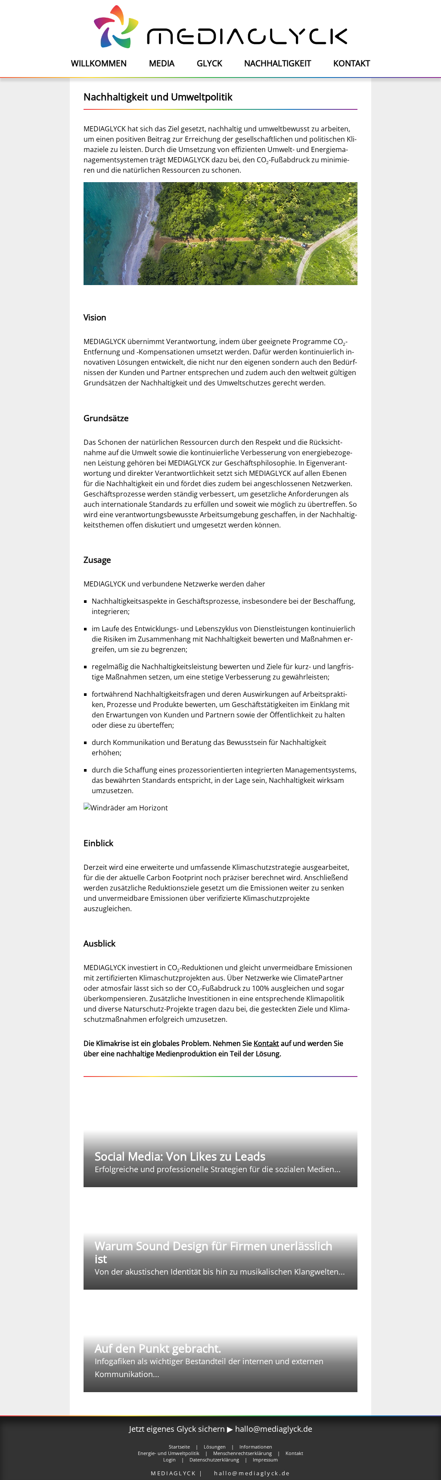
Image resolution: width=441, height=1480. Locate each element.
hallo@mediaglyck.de (273, 1429)
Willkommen (99, 63)
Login (169, 1459)
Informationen (255, 1446)
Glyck (209, 63)
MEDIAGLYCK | (178, 1473)
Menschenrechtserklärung (242, 1453)
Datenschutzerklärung (214, 1459)
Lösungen (215, 1446)
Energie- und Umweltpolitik (168, 1453)
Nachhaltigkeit (277, 63)
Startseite (179, 1446)
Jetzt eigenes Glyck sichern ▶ (182, 1429)
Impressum (265, 1459)
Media (161, 63)
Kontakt (351, 63)
